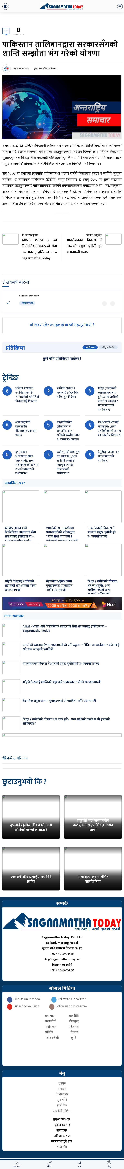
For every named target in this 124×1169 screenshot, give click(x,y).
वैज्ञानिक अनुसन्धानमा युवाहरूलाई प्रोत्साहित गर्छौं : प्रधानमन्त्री (59, 586)
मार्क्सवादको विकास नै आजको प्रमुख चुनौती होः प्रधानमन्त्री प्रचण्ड (102, 532)
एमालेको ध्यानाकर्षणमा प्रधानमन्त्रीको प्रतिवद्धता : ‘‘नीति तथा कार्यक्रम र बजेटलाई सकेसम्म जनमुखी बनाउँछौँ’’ (62, 536)
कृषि (74, 1038)
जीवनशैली (52, 1038)
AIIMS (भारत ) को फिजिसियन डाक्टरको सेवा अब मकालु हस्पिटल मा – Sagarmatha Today (20, 534)
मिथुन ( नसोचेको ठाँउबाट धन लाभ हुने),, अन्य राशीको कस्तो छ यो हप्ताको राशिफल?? (102, 588)
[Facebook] (112, 303)
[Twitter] (104, 303)
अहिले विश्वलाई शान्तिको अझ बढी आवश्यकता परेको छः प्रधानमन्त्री (20, 586)
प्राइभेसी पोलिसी (62, 1111)
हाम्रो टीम (62, 1147)
